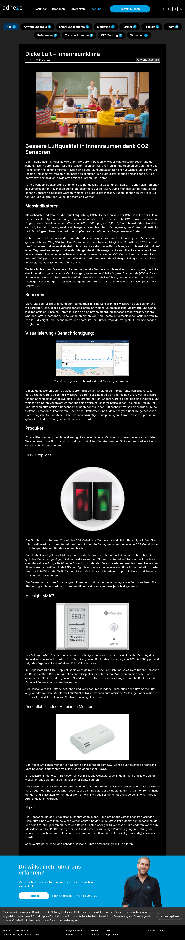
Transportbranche (78, 35)
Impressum (112, 934)
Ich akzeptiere (169, 916)
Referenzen (77, 9)
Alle (11, 26)
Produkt (151, 26)
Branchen (58, 9)
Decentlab (76, 764)
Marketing (105, 26)
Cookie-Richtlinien (22, 920)
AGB (108, 930)
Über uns (95, 9)
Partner (129, 26)
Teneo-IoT (55, 540)
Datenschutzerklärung (62, 920)
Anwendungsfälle (37, 26)
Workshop (138, 35)
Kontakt (34, 895)
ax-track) (143, 403)
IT (175, 9)
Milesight (36, 655)
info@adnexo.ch (75, 930)
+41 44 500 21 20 (86, 895)
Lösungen (41, 9)
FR (170, 9)
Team (172, 26)
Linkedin (95, 934)
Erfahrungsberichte (73, 26)
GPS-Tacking (111, 35)
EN (180, 9)
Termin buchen (130, 9)
